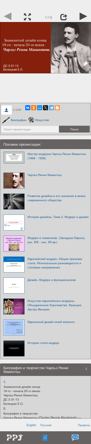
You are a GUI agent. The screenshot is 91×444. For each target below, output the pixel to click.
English (31, 425)
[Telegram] (51, 107)
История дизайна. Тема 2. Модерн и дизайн (58, 217)
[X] (45, 107)
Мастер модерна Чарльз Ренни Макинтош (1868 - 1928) (57, 156)
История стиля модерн (43, 343)
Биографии (18, 120)
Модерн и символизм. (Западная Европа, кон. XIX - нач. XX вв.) (56, 240)
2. (4, 408)
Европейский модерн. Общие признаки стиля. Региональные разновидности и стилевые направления (55, 263)
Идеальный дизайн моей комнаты (51, 322)
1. (4, 382)
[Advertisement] (45, 5)
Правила (84, 425)
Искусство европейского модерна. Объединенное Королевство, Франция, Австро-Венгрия (55, 305)
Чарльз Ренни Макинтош (45, 175)
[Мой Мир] (39, 107)
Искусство (42, 120)
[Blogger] (57, 107)
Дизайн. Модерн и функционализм (52, 280)
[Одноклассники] (33, 107)
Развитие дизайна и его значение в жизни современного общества (56, 198)
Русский (45, 425)
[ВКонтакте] (27, 107)
